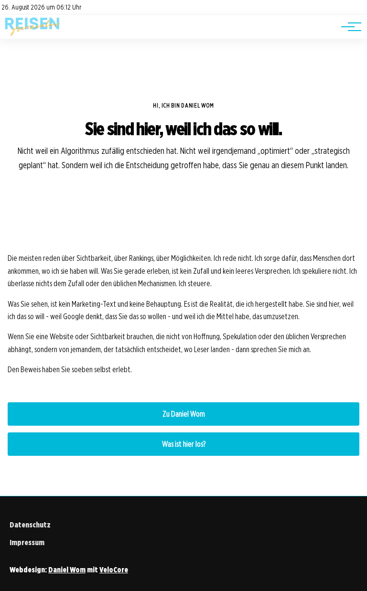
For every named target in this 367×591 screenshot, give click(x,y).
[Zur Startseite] (33, 33)
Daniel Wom (67, 569)
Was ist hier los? (183, 444)
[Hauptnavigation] (347, 26)
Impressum (27, 542)
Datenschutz (30, 524)
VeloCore (113, 569)
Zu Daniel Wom (183, 414)
